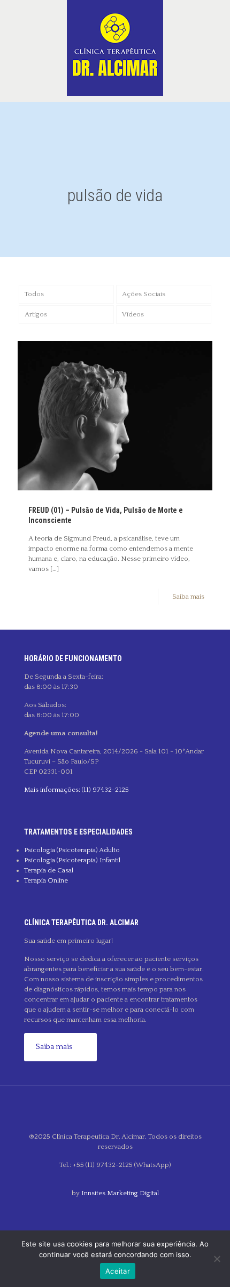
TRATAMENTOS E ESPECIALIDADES (78, 832)
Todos (34, 294)
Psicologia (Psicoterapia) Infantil (72, 860)
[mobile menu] (215, 21)
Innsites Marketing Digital (120, 1193)
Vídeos (133, 314)
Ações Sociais (143, 294)
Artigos (36, 314)
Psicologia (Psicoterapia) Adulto (72, 850)
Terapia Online (46, 880)
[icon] (115, 1211)
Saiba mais (188, 596)
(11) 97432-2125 (104, 789)
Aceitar (117, 1271)
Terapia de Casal (48, 870)
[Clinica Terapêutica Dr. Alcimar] (115, 48)
